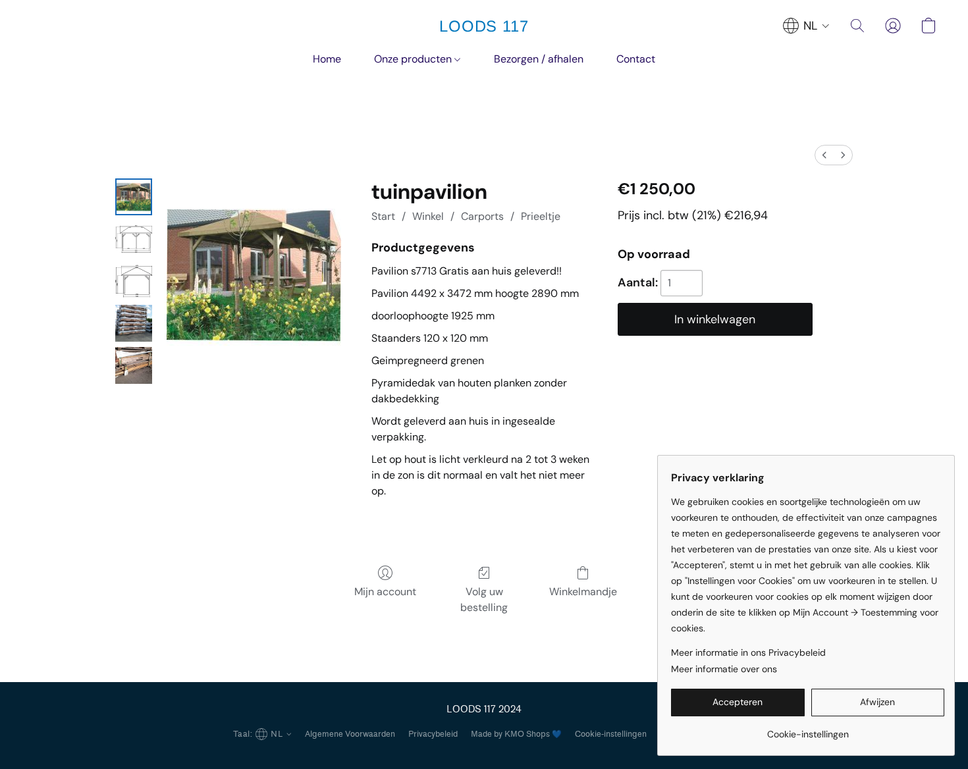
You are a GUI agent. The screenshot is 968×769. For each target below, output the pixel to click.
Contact (635, 59)
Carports (482, 216)
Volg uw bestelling (484, 599)
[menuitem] (824, 155)
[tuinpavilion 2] (133, 281)
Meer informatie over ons (724, 669)
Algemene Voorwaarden (350, 734)
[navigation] (806, 26)
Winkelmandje (583, 591)
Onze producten (414, 59)
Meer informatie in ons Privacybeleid (748, 652)
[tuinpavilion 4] (133, 365)
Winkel (428, 216)
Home (327, 59)
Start (383, 216)
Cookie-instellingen (611, 734)
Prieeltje (540, 216)
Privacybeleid (433, 734)
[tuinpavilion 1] (133, 239)
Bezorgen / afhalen (538, 59)
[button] (484, 26)
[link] (807, 729)
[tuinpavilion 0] (133, 196)
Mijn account (385, 591)
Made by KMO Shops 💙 (516, 734)
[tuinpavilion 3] (133, 323)
